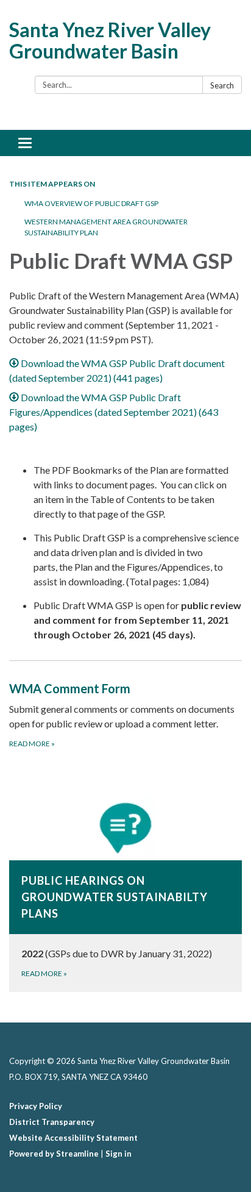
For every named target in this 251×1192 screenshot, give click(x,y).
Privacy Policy (35, 1106)
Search (222, 85)
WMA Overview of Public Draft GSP (91, 203)
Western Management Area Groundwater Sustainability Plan (106, 227)
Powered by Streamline (54, 1153)
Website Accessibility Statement (73, 1138)
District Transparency (51, 1122)
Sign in (118, 1153)
